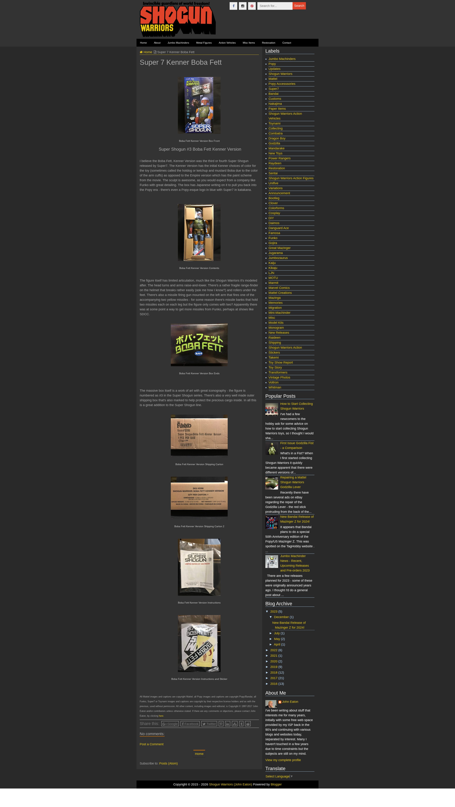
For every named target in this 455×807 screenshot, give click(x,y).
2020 (274, 661)
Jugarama (276, 253)
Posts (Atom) (168, 763)
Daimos (274, 223)
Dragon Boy (277, 138)
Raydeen (275, 163)
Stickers (274, 352)
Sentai (273, 173)
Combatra (276, 133)
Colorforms (276, 208)
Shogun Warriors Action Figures (291, 178)
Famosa (274, 233)
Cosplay (274, 213)
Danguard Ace (279, 228)
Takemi (274, 357)
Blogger (276, 784)
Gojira (273, 243)
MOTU (273, 278)
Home (147, 52)
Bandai (274, 94)
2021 (274, 655)
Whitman (275, 387)
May (277, 639)
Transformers (278, 372)
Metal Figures (204, 42)
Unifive (273, 183)
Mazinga (275, 298)
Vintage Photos (279, 377)
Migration (275, 307)
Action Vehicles (227, 42)
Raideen (274, 337)
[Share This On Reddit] (248, 723)
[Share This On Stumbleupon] (235, 723)
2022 (274, 650)
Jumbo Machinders (178, 42)
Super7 (274, 89)
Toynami (274, 123)
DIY (271, 218)
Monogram (276, 327)
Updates (274, 69)
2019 (274, 667)
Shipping (275, 342)
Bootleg (274, 198)
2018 (274, 672)
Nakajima (275, 103)
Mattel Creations (280, 293)
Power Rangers (280, 158)
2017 (274, 678)
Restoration (277, 168)
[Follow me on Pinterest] (252, 6)
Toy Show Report (281, 362)
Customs (275, 98)
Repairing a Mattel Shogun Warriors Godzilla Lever (293, 482)
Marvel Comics (279, 288)
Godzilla (274, 143)
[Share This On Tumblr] (241, 723)
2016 (274, 684)
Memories (276, 303)
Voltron (274, 382)
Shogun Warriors (280, 74)
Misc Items (249, 42)
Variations (276, 188)
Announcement (279, 193)
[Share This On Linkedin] (227, 723)
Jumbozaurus (278, 258)
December (282, 617)
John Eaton (290, 701)
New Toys (275, 153)
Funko (273, 238)
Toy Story (275, 367)
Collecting (276, 128)
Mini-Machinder (279, 312)
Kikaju (273, 268)
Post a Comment (152, 744)
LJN (271, 273)
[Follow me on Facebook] (233, 6)
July (277, 633)
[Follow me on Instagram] (243, 6)
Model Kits (276, 322)
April (277, 644)
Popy (272, 64)
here (161, 716)
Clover (273, 203)
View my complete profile (283, 760)
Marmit (273, 283)
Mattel (273, 79)
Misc (272, 317)
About (157, 42)
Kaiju (272, 263)
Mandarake (277, 148)
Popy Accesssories (282, 84)
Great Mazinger (280, 248)
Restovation (268, 42)
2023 (274, 611)
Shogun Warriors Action (285, 347)
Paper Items (277, 108)
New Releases (279, 332)
